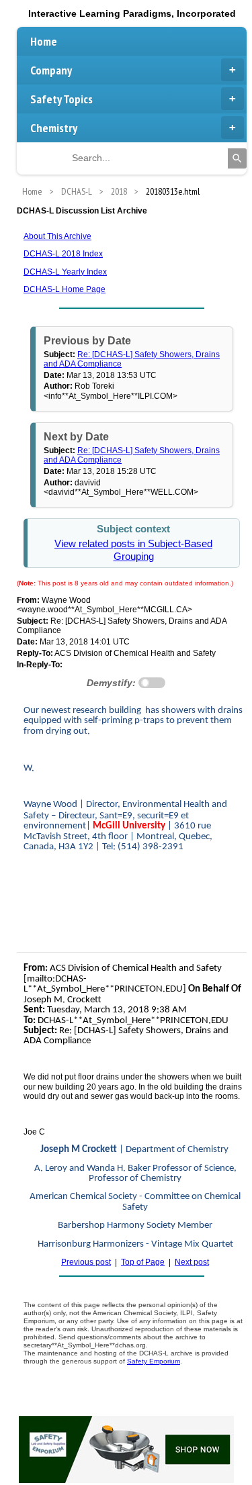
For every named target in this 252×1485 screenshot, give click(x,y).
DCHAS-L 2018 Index (63, 253)
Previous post (86, 1262)
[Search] (237, 158)
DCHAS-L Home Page (65, 289)
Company (51, 70)
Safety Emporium (153, 1361)
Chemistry (53, 128)
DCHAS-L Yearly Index (65, 272)
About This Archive (57, 236)
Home (43, 41)
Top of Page (143, 1262)
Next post (192, 1262)
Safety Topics (61, 99)
